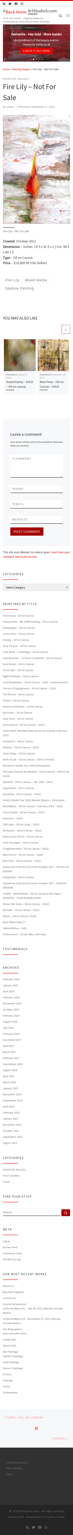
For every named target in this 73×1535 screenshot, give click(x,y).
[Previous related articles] (56, 329)
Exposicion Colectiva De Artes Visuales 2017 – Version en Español (36, 869)
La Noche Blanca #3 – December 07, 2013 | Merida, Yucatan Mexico (32, 1321)
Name (18, 488)
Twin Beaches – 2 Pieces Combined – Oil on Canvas (32, 658)
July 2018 (8, 1027)
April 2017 (8, 1046)
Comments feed (12, 1253)
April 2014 (8, 1106)
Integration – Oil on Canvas (18, 877)
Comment (22, 458)
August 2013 (10, 1143)
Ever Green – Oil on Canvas (18, 664)
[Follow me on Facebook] (16, 4)
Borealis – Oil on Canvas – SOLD (21, 910)
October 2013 (11, 1130)
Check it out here (36, 51)
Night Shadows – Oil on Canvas (21, 676)
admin (10, 107)
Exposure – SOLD (13, 818)
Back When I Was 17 (14, 922)
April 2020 (8, 991)
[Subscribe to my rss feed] (4, 4)
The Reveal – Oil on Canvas (18, 694)
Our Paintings (10, 1351)
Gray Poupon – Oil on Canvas (19, 646)
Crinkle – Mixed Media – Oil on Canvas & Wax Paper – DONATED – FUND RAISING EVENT (33, 896)
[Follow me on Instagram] (22, 4)
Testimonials (10, 1392)
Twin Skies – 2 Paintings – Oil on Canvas (25, 652)
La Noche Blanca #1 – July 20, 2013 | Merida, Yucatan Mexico (33, 1310)
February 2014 (11, 1112)
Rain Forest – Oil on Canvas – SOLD (23, 854)
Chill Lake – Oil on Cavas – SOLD (21, 824)
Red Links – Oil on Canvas (17, 712)
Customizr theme (55, 1517)
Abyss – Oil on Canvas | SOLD (20, 916)
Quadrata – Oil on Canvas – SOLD (22, 794)
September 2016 (12, 1064)
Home (6, 69)
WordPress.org (12, 1259)
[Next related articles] (65, 329)
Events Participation (14, 1304)
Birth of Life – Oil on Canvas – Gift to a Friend (28, 759)
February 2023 (11, 979)
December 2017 (12, 1040)
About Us (8, 1286)
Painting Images (21, 69)
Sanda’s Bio (9, 1339)
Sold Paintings (11, 1362)
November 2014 (12, 1094)
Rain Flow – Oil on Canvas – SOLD (22, 861)
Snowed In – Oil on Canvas (18, 741)
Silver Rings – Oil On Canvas (19, 753)
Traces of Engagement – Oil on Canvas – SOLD (29, 688)
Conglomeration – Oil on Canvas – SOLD (26, 848)
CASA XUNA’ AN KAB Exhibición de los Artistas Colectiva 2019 (35, 733)
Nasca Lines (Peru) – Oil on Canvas (22, 836)
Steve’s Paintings (13, 1368)
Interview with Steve (15, 1333)
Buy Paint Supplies (13, 1292)
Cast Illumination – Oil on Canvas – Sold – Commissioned (35, 682)
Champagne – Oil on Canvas (19, 627)
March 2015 (9, 1082)
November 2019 (12, 1003)
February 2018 (11, 1034)
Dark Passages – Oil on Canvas (20, 842)
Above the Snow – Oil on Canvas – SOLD (26, 904)
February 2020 (11, 997)
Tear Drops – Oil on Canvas (18, 615)
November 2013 (12, 1124)
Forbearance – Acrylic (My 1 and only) (24, 934)
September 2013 (12, 1137)
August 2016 (10, 1070)
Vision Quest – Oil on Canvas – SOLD (24, 724)
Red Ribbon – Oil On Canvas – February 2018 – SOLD (33, 806)
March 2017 (9, 1052)
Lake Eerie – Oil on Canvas (18, 718)
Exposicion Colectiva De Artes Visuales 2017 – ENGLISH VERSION (34, 885)
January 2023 (10, 985)
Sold (6, 1182)
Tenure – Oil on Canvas (16, 700)
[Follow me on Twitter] (10, 4)
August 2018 (10, 1021)
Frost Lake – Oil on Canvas (18, 670)
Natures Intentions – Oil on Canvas (23, 706)
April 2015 (8, 1076)
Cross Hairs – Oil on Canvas (18, 634)
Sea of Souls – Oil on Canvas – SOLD (24, 812)
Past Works (11, 1175)
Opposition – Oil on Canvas (18, 788)
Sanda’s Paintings (13, 1356)
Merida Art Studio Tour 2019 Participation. (27, 765)
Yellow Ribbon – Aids (15, 928)
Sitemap (8, 1380)
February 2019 (11, 1015)
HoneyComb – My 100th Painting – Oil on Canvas (30, 621)
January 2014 (10, 1118)
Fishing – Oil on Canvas (16, 640)
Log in (6, 1241)
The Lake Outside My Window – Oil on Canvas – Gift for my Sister (36, 774)
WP (22, 1517)
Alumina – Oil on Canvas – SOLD (21, 747)
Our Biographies (12, 1329)
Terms (6, 1386)
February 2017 (11, 1058)
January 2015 (10, 1088)
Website (20, 519)
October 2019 (11, 1009)
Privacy (7, 1374)
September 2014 (12, 1100)
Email (18, 504)
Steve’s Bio (9, 1345)
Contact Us (9, 1298)
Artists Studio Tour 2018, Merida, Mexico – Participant (33, 800)
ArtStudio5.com (29, 1511)
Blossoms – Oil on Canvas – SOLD (22, 830)
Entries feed (10, 1247)
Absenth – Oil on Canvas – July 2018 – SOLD (28, 782)
